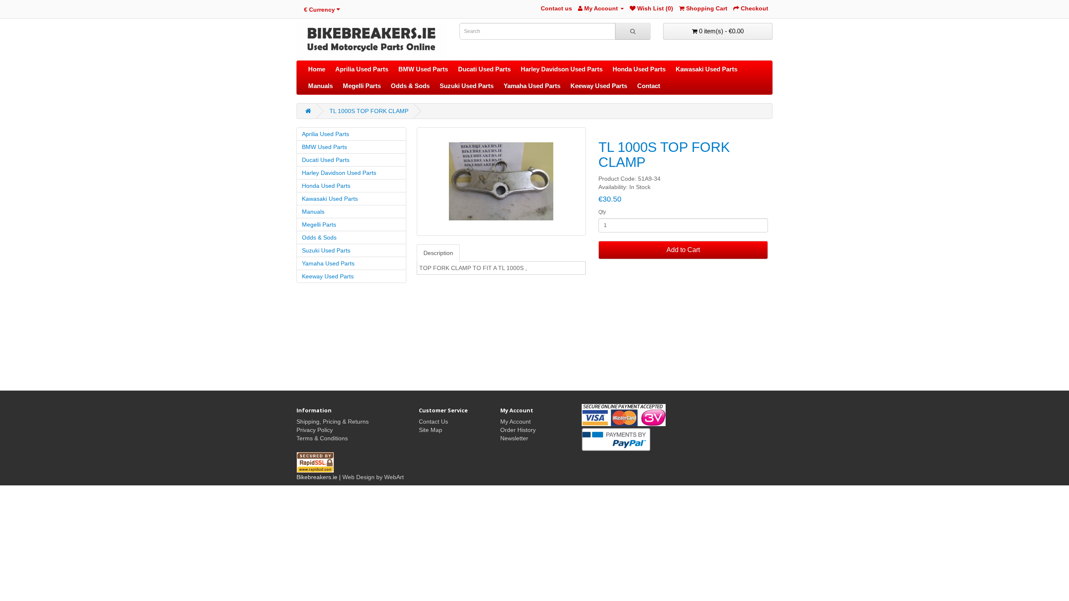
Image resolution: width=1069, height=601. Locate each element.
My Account (515, 421)
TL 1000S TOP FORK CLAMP (368, 111)
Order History (518, 430)
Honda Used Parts (639, 69)
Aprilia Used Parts (361, 69)
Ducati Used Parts (484, 69)
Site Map (430, 430)
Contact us (556, 8)
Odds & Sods (410, 85)
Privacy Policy (314, 430)
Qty (602, 212)
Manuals (320, 85)
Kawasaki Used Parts (706, 69)
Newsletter (514, 438)
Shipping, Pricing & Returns (332, 421)
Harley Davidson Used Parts (562, 69)
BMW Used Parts (423, 69)
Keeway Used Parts (598, 85)
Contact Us (433, 421)
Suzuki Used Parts (467, 85)
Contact (648, 85)
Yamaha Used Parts (532, 85)
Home (316, 69)
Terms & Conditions (322, 438)
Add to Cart (683, 249)
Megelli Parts (362, 85)
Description (438, 253)
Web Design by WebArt (373, 477)
